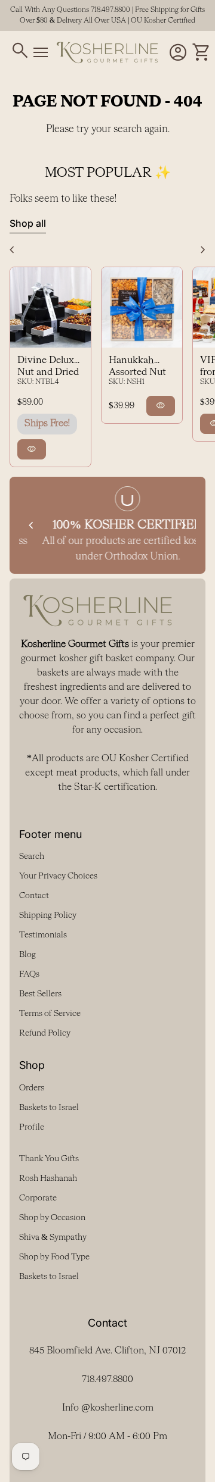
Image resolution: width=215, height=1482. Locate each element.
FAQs (29, 974)
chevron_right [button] (203, 250)
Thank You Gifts (49, 1159)
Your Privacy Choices (58, 876)
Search (31, 856)
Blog (27, 955)
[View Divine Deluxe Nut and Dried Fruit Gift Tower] (50, 307)
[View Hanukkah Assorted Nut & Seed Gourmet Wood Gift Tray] (142, 307)
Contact (34, 896)
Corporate (38, 1198)
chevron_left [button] (12, 250)
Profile (31, 1127)
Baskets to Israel (49, 1107)
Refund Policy (44, 1033)
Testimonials (43, 935)
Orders (31, 1088)
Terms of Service (50, 1013)
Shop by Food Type (54, 1257)
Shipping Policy (47, 915)
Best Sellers (40, 994)
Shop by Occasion (52, 1218)
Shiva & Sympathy (53, 1237)
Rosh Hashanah (48, 1178)
